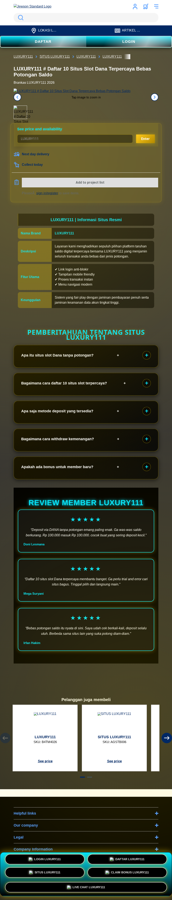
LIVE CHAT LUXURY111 (89, 886)
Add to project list (90, 182)
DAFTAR (43, 41)
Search (20, 17)
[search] (86, 17)
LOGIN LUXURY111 (47, 860)
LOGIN (128, 41)
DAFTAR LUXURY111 (130, 860)
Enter (145, 139)
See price (45, 761)
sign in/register (47, 193)
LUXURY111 (64, 233)
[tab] (82, 777)
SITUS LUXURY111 (47, 873)
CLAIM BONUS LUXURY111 (130, 873)
